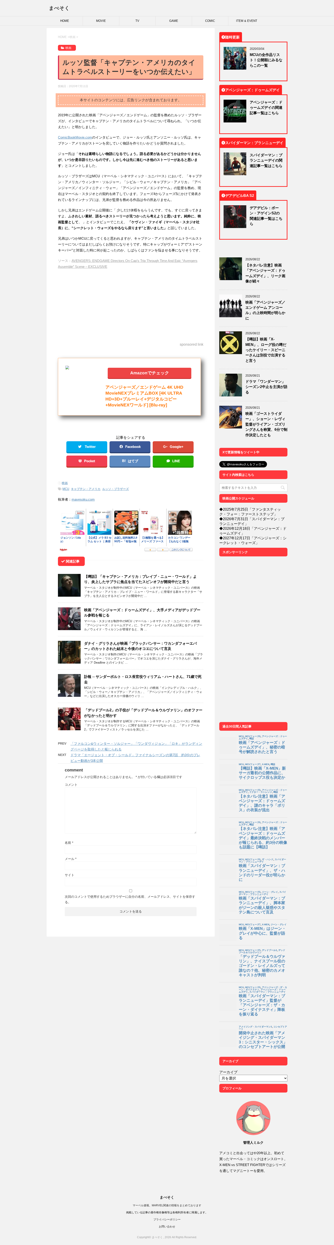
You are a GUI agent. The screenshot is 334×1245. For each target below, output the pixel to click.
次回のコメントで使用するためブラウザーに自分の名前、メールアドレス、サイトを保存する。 (130, 899)
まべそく (59, 7)
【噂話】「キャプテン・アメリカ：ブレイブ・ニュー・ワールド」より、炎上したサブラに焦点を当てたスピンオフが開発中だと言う (140, 579)
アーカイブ (228, 1072)
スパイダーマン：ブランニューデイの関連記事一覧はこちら (266, 160)
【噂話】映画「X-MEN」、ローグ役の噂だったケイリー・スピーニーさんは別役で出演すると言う (265, 349)
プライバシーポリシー (167, 1219)
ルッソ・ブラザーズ (115, 488)
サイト (69, 875)
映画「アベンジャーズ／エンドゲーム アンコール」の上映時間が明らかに (265, 310)
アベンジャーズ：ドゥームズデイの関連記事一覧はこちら (266, 107)
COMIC (210, 20)
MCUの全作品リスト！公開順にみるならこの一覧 (266, 60)
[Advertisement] (130, 306)
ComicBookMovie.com (75, 137)
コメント (71, 784)
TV (137, 20)
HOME (64, 20)
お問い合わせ (167, 1226)
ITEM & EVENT (246, 20)
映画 (65, 483)
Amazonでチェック (149, 372)
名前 (69, 842)
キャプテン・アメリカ (85, 488)
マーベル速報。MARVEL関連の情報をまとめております (167, 1205)
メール (70, 858)
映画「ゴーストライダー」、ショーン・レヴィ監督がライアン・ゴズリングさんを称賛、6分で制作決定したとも (266, 424)
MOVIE (101, 20)
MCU (65, 488)
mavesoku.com (83, 499)
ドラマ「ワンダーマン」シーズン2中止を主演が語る (266, 387)
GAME (173, 20)
